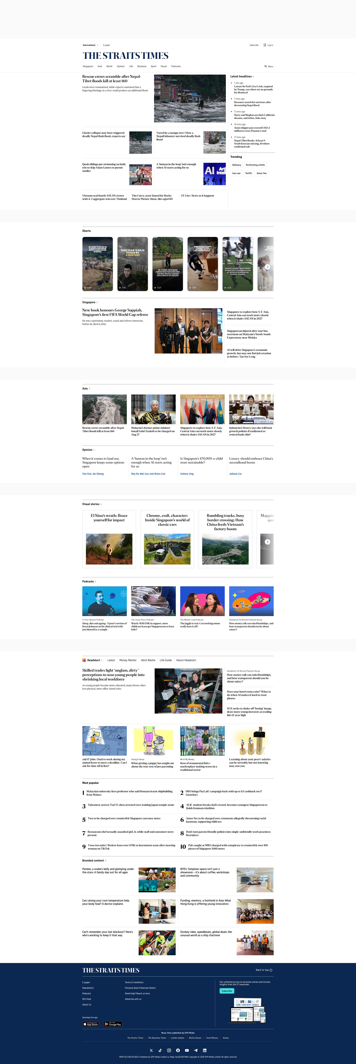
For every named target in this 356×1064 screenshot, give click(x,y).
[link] (125, 55)
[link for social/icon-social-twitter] (151, 1050)
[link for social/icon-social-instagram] (169, 1050)
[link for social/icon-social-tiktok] (160, 1050)
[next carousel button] (267, 267)
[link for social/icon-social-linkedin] (204, 1050)
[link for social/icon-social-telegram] (196, 1050)
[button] (91, 45)
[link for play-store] (113, 1024)
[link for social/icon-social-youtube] (187, 1050)
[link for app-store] (91, 1024)
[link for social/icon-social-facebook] (178, 1050)
